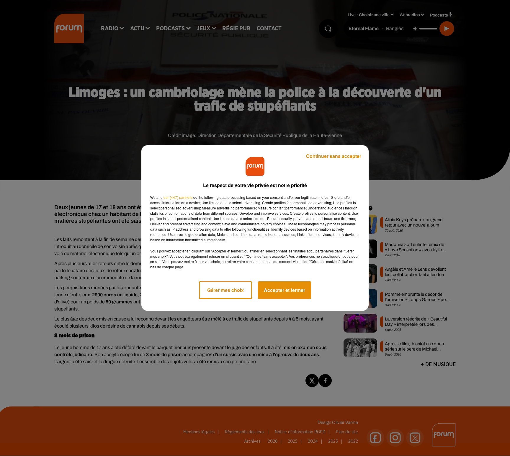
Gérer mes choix (225, 290)
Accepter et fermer (284, 290)
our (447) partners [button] (178, 197)
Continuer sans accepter (333, 156)
